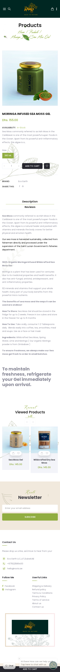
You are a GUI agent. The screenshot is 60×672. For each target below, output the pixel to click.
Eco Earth (23, 181)
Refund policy (39, 589)
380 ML (8, 155)
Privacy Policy (39, 596)
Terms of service (40, 599)
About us (36, 603)
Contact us (38, 606)
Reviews (30, 207)
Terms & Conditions (42, 593)
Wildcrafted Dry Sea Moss (44, 461)
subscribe (30, 517)
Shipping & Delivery (42, 586)
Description (30, 201)
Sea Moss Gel (16, 459)
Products (30, 25)
